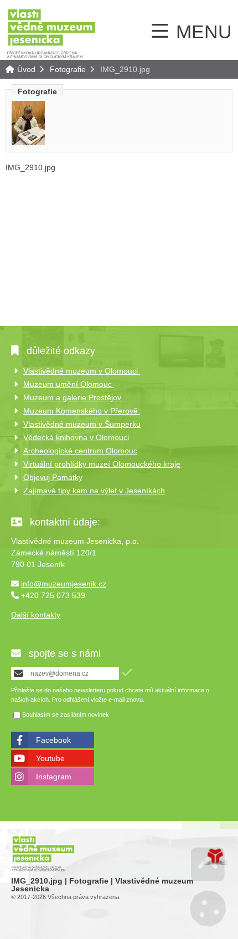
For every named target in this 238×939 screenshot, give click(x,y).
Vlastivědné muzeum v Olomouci (81, 370)
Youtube (50, 758)
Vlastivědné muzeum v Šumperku (82, 424)
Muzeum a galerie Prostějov (73, 397)
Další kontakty (35, 614)
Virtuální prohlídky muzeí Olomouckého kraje (101, 464)
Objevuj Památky (52, 477)
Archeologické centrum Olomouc (80, 450)
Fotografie (68, 69)
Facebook (53, 740)
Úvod (51, 33)
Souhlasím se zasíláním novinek (65, 715)
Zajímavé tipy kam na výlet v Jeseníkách (94, 490)
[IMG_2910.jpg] (28, 142)
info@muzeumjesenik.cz (63, 583)
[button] (126, 672)
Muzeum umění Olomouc (68, 384)
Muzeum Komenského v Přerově (81, 410)
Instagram (53, 776)
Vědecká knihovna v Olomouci (76, 437)
